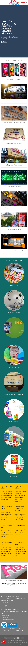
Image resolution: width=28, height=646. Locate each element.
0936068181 (5, 604)
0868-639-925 (5, 602)
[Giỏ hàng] (26, 2)
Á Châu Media (18, 642)
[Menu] (2, 2)
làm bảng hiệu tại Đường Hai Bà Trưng (14, 580)
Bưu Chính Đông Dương (15, 644)
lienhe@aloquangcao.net (8, 606)
